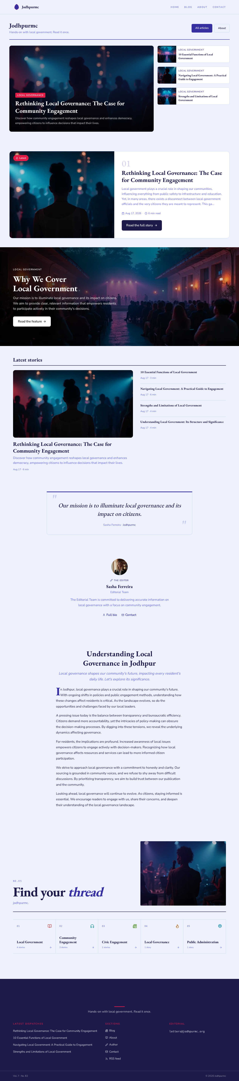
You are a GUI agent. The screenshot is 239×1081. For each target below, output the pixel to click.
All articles (202, 28)
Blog (188, 7)
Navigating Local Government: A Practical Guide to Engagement (52, 1045)
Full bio (111, 615)
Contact (219, 7)
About (202, 7)
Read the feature (30, 321)
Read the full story (139, 225)
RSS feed (115, 1058)
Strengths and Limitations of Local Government (42, 1052)
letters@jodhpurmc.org (187, 1031)
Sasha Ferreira (119, 586)
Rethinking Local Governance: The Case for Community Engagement (172, 176)
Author (113, 1044)
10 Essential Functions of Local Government (40, 1038)
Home (175, 7)
